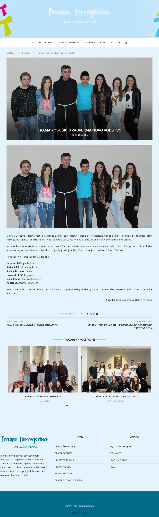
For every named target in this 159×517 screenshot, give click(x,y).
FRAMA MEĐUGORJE (65, 459)
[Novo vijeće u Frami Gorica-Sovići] (116, 369)
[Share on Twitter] (91, 313)
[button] (12, 376)
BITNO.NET (116, 453)
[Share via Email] (97, 313)
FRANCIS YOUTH (118, 459)
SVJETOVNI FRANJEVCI (121, 446)
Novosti (49, 43)
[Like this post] (84, 313)
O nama (60, 43)
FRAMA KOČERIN (63, 473)
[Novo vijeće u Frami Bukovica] (43, 369)
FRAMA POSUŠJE (63, 453)
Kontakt (115, 43)
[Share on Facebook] (87, 313)
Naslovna (37, 43)
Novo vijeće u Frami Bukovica (43, 396)
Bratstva (74, 43)
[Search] (125, 42)
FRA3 (112, 466)
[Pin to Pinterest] (94, 313)
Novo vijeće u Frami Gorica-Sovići (115, 396)
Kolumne (88, 43)
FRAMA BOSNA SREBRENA (68, 480)
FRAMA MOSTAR (63, 466)
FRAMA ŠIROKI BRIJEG (66, 446)
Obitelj (102, 43)
